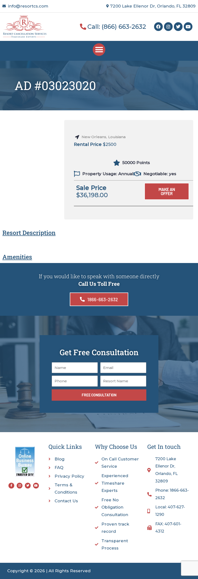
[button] (99, 49)
